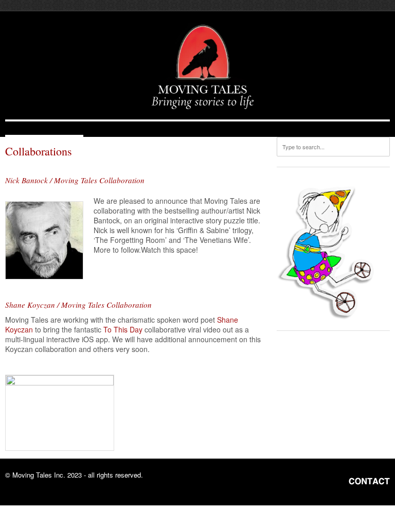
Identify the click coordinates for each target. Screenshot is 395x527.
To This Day (122, 329)
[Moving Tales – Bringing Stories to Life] (202, 68)
